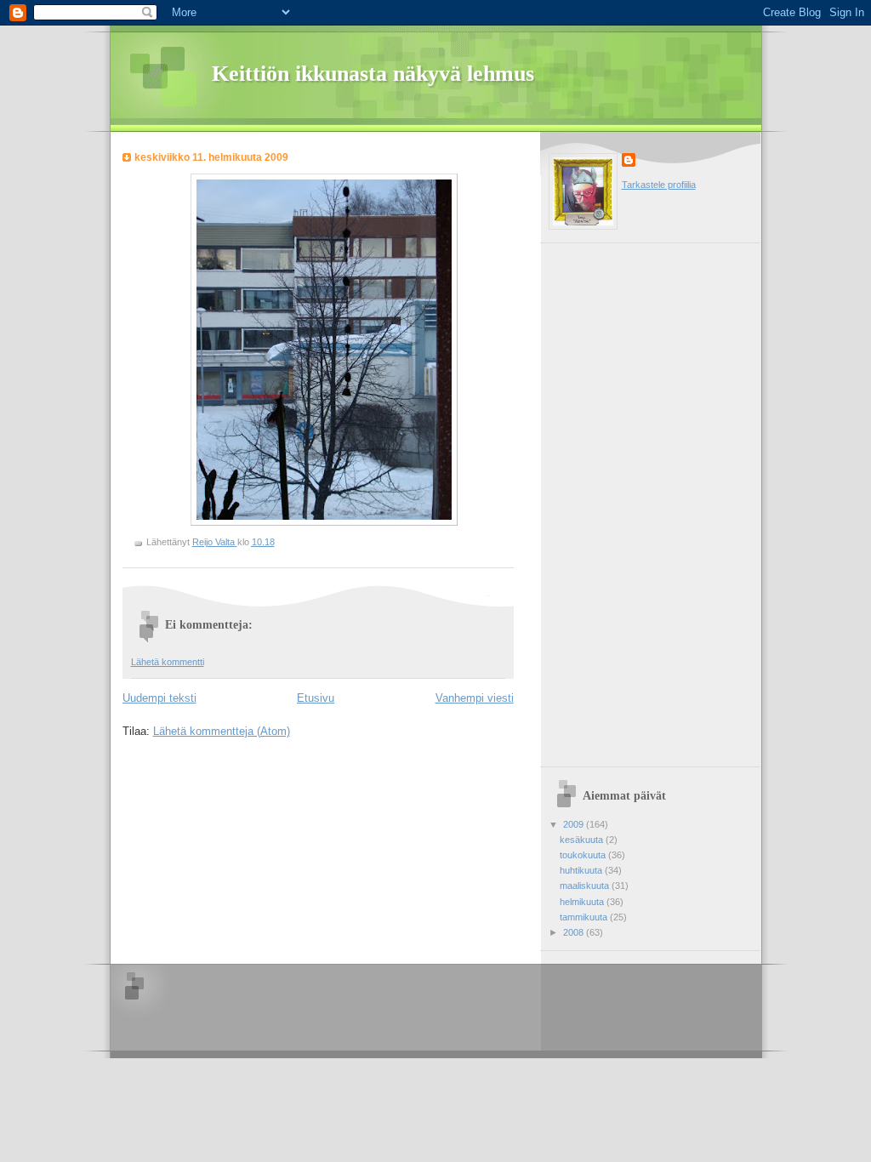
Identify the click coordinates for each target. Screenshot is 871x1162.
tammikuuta (585, 917)
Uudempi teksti (159, 698)
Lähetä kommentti (167, 662)
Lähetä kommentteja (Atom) (221, 731)
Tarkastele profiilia (659, 184)
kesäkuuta (583, 839)
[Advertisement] (617, 498)
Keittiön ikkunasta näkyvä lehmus (373, 73)
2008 (574, 932)
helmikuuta (583, 902)
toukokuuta (584, 855)
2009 (574, 824)
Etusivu (315, 698)
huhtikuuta (582, 870)
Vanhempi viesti (475, 698)
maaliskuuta (586, 885)
